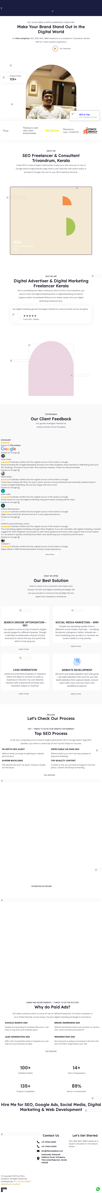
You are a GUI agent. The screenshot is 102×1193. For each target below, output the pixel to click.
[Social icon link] (2, 1188)
